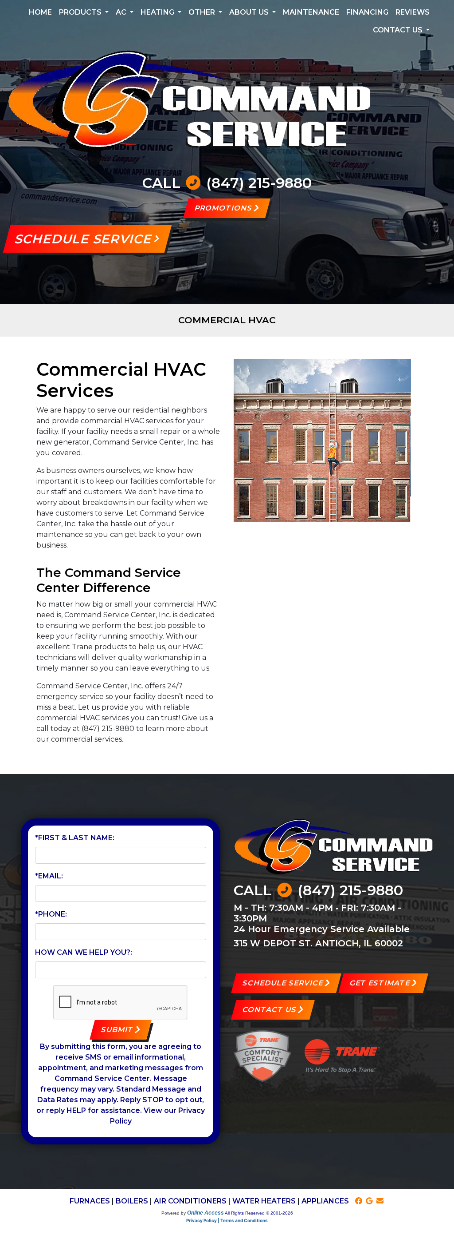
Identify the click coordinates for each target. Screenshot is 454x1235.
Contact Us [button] (398, 30)
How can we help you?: (83, 952)
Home (40, 12)
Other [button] (202, 12)
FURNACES (90, 1201)
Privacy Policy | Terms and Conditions (227, 1220)
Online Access (205, 1213)
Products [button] (81, 12)
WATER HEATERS (264, 1201)
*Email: (49, 876)
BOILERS (132, 1201)
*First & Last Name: (74, 838)
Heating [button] (158, 12)
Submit (117, 1029)
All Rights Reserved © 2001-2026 (259, 1213)
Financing (367, 12)
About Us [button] (249, 12)
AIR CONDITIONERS (190, 1201)
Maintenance (311, 12)
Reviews (412, 12)
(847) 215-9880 (259, 182)
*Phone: (51, 914)
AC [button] (122, 12)
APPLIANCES (325, 1201)
